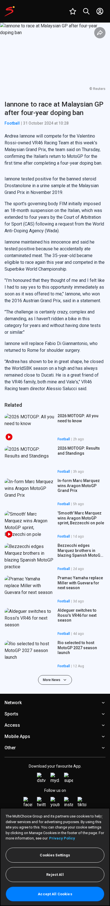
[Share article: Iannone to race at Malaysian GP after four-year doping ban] (99, 32)
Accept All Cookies (55, 894)
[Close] (101, 817)
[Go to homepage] (10, 11)
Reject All (54, 874)
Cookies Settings (55, 855)
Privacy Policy (62, 838)
